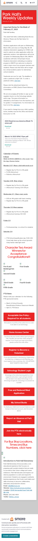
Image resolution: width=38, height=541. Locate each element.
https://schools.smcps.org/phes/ (20, 488)
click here (17, 81)
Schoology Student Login (19, 370)
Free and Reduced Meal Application (19, 391)
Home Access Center (19, 332)
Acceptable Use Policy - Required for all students (19, 317)
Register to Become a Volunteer (19, 351)
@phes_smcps (14, 497)
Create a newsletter (10, 536)
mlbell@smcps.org (14, 486)
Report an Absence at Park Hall (19, 420)
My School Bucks (19, 402)
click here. (16, 105)
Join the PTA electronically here (19, 432)
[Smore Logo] (8, 2)
